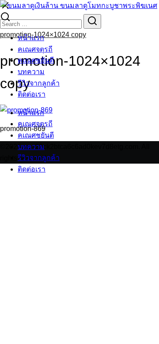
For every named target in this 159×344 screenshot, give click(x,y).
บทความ (31, 71)
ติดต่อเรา (31, 94)
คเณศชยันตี (36, 60)
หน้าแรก (31, 37)
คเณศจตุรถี (35, 49)
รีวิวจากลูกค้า (39, 83)
